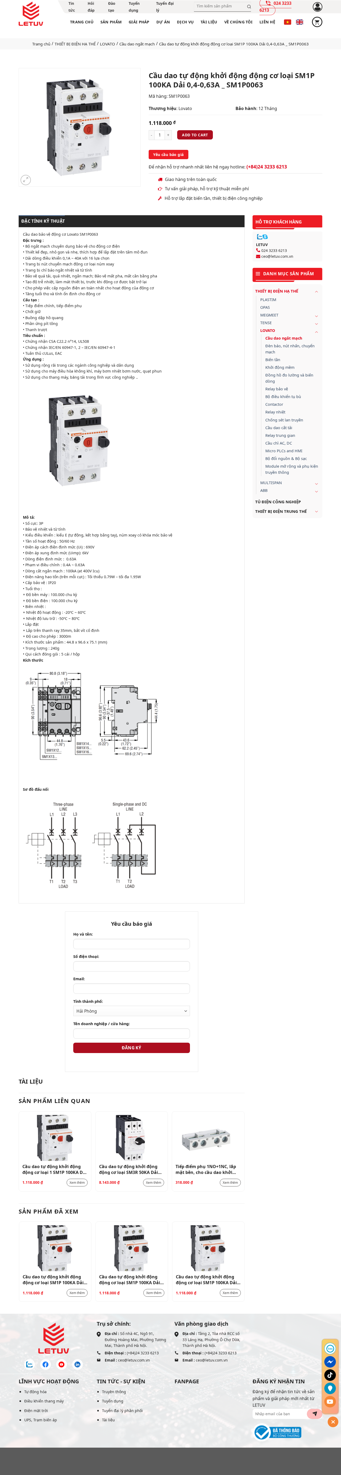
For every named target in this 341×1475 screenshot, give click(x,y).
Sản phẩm (111, 21)
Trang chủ (82, 21)
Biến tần (272, 359)
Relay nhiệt (275, 412)
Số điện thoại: (86, 956)
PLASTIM (268, 299)
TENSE (266, 322)
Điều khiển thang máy (44, 1401)
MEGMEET (269, 315)
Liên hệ (267, 21)
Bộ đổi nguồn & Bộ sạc (286, 458)
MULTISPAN (271, 482)
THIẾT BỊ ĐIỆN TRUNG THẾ (281, 511)
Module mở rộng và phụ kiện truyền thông (291, 469)
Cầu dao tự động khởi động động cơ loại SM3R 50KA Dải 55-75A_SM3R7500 (128, 1169)
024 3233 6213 (274, 250)
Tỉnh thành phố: (88, 1001)
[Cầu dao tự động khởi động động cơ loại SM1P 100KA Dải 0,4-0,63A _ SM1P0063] (55, 1248)
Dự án (163, 21)
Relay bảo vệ (276, 388)
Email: (79, 978)
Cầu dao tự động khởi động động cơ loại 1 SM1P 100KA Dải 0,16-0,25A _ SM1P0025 (54, 1169)
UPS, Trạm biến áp (40, 1419)
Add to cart (195, 134)
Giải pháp (139, 21)
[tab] (42, 221)
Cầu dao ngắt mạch (137, 44)
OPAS (265, 307)
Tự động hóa (35, 1391)
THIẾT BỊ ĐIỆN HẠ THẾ (75, 44)
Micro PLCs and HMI (283, 450)
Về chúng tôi (238, 21)
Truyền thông (114, 1391)
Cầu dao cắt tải (278, 427)
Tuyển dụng (112, 1401)
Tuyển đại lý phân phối (122, 1410)
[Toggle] (316, 291)
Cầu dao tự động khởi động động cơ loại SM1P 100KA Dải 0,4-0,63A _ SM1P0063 (53, 1279)
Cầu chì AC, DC (278, 443)
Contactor (274, 404)
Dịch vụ (185, 21)
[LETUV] (31, 14)
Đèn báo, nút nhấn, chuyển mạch (290, 348)
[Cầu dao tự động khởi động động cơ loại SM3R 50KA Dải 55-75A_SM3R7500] (131, 1138)
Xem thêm (77, 1182)
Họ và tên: (83, 934)
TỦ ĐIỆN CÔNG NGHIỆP (278, 501)
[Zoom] (26, 180)
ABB (263, 490)
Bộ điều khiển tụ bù (283, 396)
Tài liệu (209, 21)
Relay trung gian (280, 435)
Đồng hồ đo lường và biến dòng (289, 378)
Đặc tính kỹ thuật (43, 221)
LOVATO (107, 44)
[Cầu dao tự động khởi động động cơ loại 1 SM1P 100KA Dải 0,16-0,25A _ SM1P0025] (55, 1138)
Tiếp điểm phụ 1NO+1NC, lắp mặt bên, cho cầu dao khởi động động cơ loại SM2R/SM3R (208, 1169)
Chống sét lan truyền (284, 419)
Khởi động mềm (279, 367)
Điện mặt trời (36, 1410)
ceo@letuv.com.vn (277, 256)
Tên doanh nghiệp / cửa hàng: (101, 1023)
